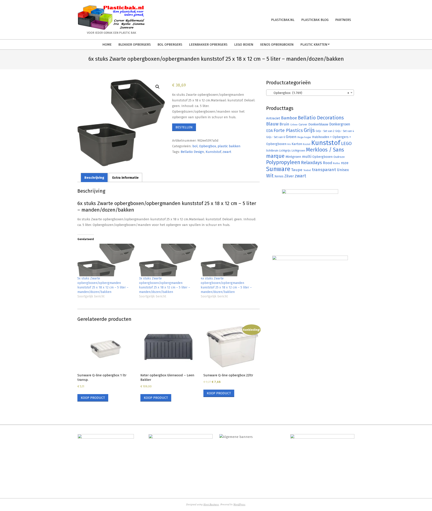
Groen (291, 136)
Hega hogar (304, 137)
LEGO (346, 143)
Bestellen (184, 127)
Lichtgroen (298, 150)
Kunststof (213, 152)
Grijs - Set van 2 (325, 131)
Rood (327, 163)
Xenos (279, 176)
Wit (270, 176)
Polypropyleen (283, 162)
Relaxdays (311, 162)
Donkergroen (339, 124)
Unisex (343, 169)
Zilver (289, 176)
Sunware (278, 169)
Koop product (93, 398)
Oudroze (339, 156)
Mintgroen (293, 157)
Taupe (296, 169)
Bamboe (289, 117)
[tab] (94, 177)
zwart (227, 152)
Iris (289, 144)
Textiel (307, 170)
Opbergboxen (322, 157)
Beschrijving (94, 178)
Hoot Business (211, 504)
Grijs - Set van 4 (344, 131)
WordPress (239, 504)
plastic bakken (229, 146)
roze (345, 163)
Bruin (284, 124)
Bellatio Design (192, 152)
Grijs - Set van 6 (275, 137)
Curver (303, 124)
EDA (269, 131)
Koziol (306, 144)
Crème (294, 124)
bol (195, 146)
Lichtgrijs (285, 150)
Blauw (272, 124)
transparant (324, 169)
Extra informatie (125, 178)
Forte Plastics (288, 130)
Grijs (309, 130)
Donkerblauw (318, 124)
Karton (297, 144)
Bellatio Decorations (321, 118)
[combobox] (310, 92)
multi (306, 156)
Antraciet (273, 118)
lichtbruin (272, 150)
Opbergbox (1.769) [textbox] (308, 93)
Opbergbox (207, 146)
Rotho (336, 163)
